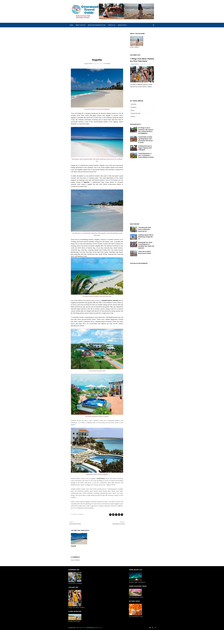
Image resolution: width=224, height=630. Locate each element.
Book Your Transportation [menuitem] (96, 25)
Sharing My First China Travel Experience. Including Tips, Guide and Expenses (146, 245)
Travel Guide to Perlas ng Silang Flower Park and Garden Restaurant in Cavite (145, 139)
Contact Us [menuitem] (111, 25)
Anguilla (75, 514)
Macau (132, 110)
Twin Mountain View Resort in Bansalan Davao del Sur (144, 229)
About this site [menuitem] (80, 25)
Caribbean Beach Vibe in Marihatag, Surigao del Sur (145, 236)
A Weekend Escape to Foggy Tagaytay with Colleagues (145, 148)
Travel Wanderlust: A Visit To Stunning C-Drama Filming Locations (146, 155)
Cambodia (133, 104)
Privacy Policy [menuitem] (122, 25)
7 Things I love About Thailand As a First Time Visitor (142, 60)
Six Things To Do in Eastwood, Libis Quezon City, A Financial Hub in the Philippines (145, 130)
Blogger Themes (98, 627)
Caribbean (80, 514)
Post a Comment (75, 560)
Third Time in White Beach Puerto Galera (144, 252)
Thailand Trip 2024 (135, 113)
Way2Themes (82, 627)
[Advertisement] (97, 43)
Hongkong (133, 107)
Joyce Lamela (88, 63)
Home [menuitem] (71, 25)
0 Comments (107, 63)
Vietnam (133, 116)
